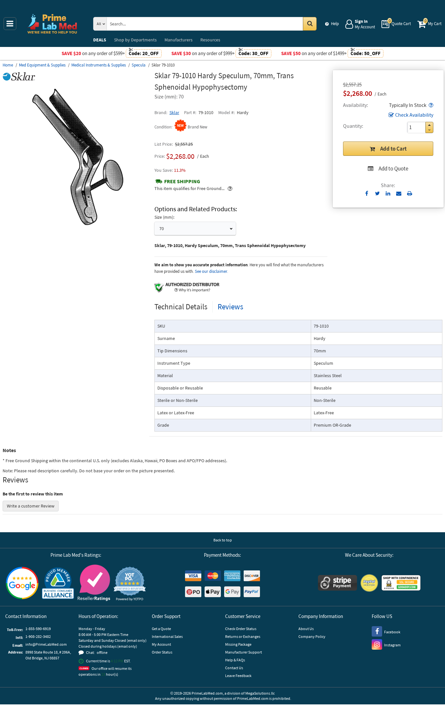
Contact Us (234, 667)
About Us (306, 628)
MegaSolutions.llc (260, 693)
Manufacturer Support (243, 652)
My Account (161, 644)
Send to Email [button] (399, 193)
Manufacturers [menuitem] (179, 40)
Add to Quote (393, 168)
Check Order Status (240, 628)
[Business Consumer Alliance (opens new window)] (58, 584)
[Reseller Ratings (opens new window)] (94, 584)
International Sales (167, 636)
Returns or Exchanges (242, 636)
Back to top (222, 540)
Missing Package (238, 644)
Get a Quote (161, 628)
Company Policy (311, 636)
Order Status (162, 652)
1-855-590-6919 (38, 628)
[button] (430, 105)
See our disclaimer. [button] (211, 271)
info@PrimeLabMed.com (46, 644)
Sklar (174, 112)
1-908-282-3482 (38, 636)
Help (335, 23)
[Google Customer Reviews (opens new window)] (22, 584)
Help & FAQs (235, 659)
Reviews (230, 306)
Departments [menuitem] (135, 40)
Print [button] (409, 193)
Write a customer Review (30, 506)
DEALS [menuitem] (99, 40)
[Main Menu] (10, 23)
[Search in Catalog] (310, 24)
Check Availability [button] (414, 114)
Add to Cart (393, 148)
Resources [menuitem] (210, 40)
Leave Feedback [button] (238, 675)
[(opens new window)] (76, 230)
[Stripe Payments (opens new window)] (337, 583)
